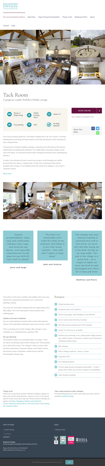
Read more (7, 174)
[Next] (100, 200)
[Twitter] (97, 128)
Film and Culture (33, 403)
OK (69, 462)
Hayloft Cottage (67, 396)
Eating (13, 401)
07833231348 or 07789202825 (17, 448)
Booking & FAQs (60, 429)
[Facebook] (93, 128)
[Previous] (4, 200)
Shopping (20, 401)
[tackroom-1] (27, 200)
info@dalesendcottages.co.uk (16, 450)
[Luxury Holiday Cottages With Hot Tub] (77, 200)
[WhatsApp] (98, 133)
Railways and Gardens (17, 403)
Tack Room (7, 434)
